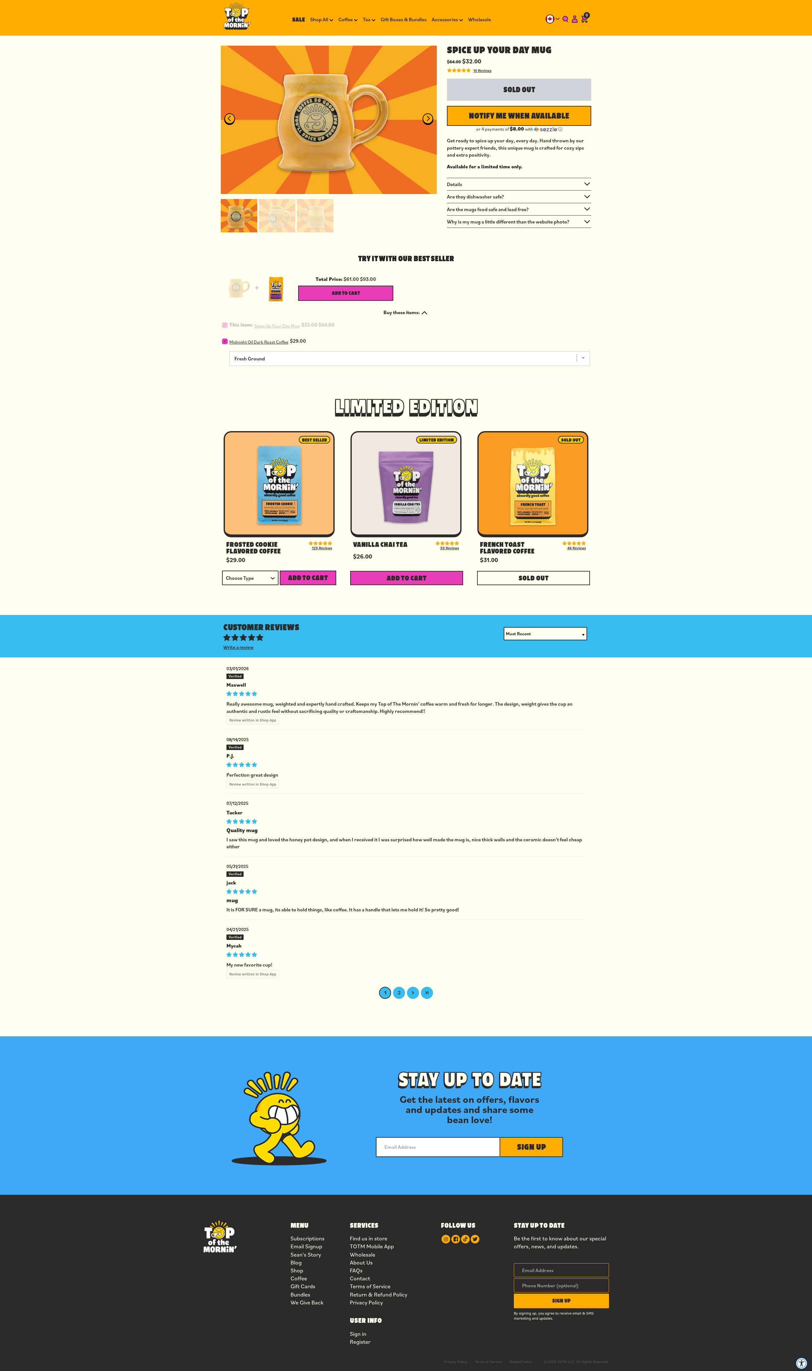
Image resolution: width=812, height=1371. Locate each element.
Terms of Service (370, 1286)
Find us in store (368, 1238)
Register (360, 1341)
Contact (360, 1278)
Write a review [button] (238, 647)
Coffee (299, 1278)
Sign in (358, 1333)
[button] (239, 214)
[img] (406, 693)
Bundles (300, 1294)
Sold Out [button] (534, 578)
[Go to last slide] (229, 119)
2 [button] (399, 992)
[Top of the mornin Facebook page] (456, 1239)
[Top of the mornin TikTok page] (465, 1239)
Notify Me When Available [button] (519, 116)
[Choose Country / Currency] (553, 19)
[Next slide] (428, 119)
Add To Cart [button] (308, 577)
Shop (297, 1270)
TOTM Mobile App (372, 1246)
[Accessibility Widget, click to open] (802, 1363)
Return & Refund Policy (378, 1294)
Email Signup (306, 1246)
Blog (296, 1262)
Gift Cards (303, 1286)
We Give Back (307, 1302)
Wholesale (362, 1254)
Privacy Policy (366, 1302)
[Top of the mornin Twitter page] (475, 1239)
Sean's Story (306, 1254)
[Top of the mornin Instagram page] (446, 1239)
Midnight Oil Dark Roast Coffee (258, 342)
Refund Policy (521, 1361)
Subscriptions (307, 1238)
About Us (361, 1262)
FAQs (356, 1270)
